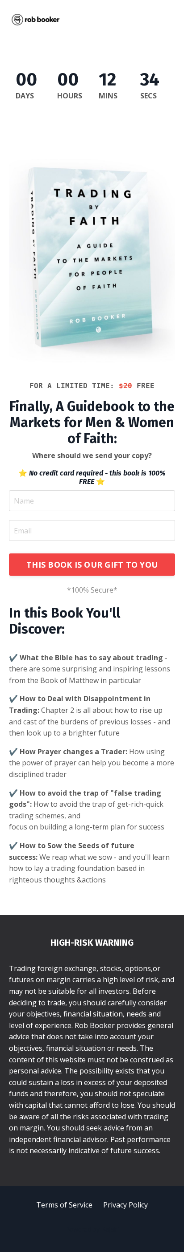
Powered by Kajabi (92, 1229)
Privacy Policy (125, 1205)
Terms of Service (64, 1205)
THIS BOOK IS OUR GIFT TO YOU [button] (92, 564)
